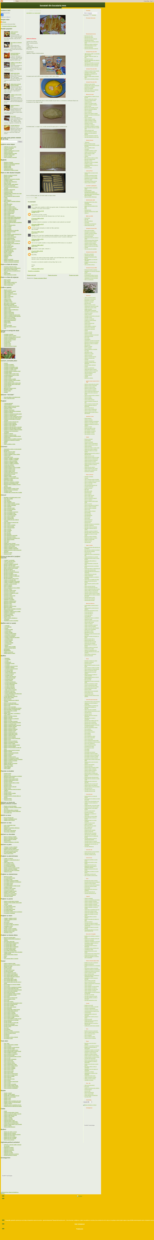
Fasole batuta (88, 440)
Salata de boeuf (88, 446)
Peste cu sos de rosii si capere (92, 686)
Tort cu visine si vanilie (9, 1017)
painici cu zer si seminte (9, 317)
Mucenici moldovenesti (90, 159)
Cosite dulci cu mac (8, 457)
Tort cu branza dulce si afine (10, 979)
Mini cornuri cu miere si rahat (91, 157)
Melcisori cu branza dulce (10, 602)
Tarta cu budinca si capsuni (10, 1052)
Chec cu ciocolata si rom (9, 513)
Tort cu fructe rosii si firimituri (10, 991)
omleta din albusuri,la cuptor (10, 153)
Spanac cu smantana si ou (91, 650)
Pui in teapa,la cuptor (89, 747)
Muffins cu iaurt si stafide (9, 727)
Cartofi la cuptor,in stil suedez (91, 1009)
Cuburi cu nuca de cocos (90, 152)
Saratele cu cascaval (89, 360)
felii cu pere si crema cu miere (11, 850)
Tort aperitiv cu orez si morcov (91, 64)
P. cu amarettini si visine (9, 877)
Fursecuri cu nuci (8, 594)
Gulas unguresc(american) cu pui (92, 711)
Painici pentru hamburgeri (10, 320)
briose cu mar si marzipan (10, 706)
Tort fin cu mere (7, 1026)
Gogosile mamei (7, 475)
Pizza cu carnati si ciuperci (91, 498)
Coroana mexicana (89, 486)
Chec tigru (6, 542)
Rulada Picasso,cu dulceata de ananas (13, 1106)
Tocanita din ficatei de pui (90, 893)
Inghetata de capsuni (8, 1147)
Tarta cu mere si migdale (9, 1068)
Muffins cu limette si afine (10, 735)
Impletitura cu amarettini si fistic (11, 478)
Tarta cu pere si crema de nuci (11, 1073)
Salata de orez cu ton (89, 455)
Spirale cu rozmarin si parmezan (11, 261)
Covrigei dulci (7, 342)
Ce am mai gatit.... (89, 614)
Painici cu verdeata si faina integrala (12, 316)
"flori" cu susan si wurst (90, 297)
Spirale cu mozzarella (89, 539)
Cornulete (87, 149)
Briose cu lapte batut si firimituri (11, 704)
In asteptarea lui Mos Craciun (91, 275)
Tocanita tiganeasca (89, 846)
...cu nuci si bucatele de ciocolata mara (13, 693)
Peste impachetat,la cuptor (91, 688)
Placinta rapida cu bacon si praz (92, 532)
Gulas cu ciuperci (88, 824)
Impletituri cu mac (8, 194)
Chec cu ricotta (7, 529)
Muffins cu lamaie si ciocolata (10, 729)
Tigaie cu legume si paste (90, 1077)
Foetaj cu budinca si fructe (10, 407)
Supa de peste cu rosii (90, 597)
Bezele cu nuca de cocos (9, 565)
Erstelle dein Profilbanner (5, 17)
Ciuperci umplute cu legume (91, 104)
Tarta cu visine (7, 1082)
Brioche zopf (7, 177)
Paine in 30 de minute (9, 235)
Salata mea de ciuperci (90, 467)
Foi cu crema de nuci (8, 817)
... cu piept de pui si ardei (9, 677)
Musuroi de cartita (8, 966)
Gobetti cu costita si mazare (91, 1054)
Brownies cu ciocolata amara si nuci (12, 497)
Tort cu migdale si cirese (9, 999)
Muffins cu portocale (8, 754)
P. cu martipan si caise (9, 863)
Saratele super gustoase (90, 364)
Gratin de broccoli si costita (91, 955)
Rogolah (6, 392)
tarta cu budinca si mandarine (11, 1053)
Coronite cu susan (8, 301)
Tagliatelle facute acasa (90, 1075)
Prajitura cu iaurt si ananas (10, 423)
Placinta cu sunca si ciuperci (91, 531)
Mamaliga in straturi (89, 632)
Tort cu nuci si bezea (8, 1001)
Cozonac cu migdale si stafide (11, 462)
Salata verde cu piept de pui (91, 470)
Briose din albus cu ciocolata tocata (12, 709)
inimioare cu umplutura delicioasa (11, 827)
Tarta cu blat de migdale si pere (11, 1050)
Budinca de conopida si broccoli (92, 938)
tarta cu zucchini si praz (90, 982)
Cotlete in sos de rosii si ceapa (91, 806)
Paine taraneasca (8, 247)
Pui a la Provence (88, 730)
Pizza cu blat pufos (89, 496)
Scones (86, 366)
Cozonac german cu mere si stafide (12, 467)
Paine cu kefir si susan (9, 215)
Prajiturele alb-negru (8, 610)
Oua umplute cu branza (90, 429)
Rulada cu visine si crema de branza (12, 1102)
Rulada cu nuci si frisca (9, 820)
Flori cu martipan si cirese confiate (12, 587)
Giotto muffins (7, 712)
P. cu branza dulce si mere (10, 948)
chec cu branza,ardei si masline (92, 479)
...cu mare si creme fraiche (10, 633)
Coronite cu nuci (7, 300)
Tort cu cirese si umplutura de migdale (12, 987)
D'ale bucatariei (88, 1089)
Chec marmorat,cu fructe (10, 536)
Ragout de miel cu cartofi (90, 641)
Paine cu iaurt (7, 214)
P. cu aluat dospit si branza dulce (11, 942)
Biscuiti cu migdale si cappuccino (11, 575)
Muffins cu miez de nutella (10, 746)
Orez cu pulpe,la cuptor (90, 1036)
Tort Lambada (7, 1029)
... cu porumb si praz (8, 679)
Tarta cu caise (7, 1057)
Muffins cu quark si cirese (10, 756)
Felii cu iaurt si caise (8, 862)
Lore (33, 204)
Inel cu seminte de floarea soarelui (12, 196)
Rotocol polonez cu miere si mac (11, 488)
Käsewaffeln (7, 649)
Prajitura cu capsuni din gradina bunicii (13, 413)
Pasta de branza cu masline (91, 349)
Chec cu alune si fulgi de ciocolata (11, 503)
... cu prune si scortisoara (10, 681)
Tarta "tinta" (7, 1043)
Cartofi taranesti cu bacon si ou (92, 1011)
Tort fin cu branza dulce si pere (11, 1025)
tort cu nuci (13, 116)
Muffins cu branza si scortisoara (11, 718)
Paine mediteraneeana (9, 238)
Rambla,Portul (88, 210)
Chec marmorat (7, 534)
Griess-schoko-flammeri (9, 1126)
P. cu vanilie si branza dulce (10, 950)
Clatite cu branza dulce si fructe (11, 1112)
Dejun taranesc (88, 418)
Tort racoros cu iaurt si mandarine (11, 1031)
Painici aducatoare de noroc (10, 305)
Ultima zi (86, 212)
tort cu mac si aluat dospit (10, 830)
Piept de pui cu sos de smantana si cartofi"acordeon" (92, 725)
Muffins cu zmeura (8, 761)
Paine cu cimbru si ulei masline (11, 209)
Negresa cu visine (8, 876)
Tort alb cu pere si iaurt (9, 970)
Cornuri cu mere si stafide (10, 379)
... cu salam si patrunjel (9, 685)
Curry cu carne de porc (90, 810)
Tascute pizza (88, 542)
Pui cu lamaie (88, 733)
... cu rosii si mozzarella (9, 684)
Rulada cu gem (7, 1098)
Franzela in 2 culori (8, 192)
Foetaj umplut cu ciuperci (90, 326)
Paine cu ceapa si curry (9, 206)
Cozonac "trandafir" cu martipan (11, 458)
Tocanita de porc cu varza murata (92, 842)
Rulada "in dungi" (8, 1093)
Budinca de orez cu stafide (10, 1138)
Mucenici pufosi (7, 487)
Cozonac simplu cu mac (9, 471)
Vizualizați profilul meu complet (9, 26)
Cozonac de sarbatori (9, 464)
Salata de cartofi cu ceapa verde (92, 447)
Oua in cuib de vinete (89, 974)
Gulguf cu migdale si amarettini (11, 548)
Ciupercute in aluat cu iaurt (91, 911)
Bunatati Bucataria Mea (5, 12)
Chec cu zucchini (88, 483)
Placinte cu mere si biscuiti (10, 786)
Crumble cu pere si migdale (10, 848)
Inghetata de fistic (8, 1151)
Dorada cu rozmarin (89, 662)
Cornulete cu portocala (9, 365)
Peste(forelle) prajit (89, 693)
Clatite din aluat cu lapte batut (10, 1121)
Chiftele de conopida (89, 940)
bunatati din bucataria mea (53, 5)
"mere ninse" (7, 920)
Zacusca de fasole (89, 47)
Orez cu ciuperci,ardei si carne (91, 1032)
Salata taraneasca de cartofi (91, 468)
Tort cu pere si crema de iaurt (10, 1004)
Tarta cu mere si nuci (9, 1069)
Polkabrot (6, 256)
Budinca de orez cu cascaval (91, 1030)
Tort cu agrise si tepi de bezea (11, 974)
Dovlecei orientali (88, 439)
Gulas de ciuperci (88, 921)
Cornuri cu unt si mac (9, 381)
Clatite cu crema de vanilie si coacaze (12, 1113)
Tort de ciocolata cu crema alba (11, 1022)
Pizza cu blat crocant (89, 495)
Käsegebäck (87, 339)
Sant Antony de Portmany (90, 223)
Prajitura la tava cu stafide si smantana (13, 438)
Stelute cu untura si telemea (91, 244)
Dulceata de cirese (89, 37)
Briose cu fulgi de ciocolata (10, 839)
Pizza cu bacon (88, 493)
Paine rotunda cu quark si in (10, 282)
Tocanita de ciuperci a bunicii (91, 923)
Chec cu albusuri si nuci (9, 502)
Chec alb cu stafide (8, 498)
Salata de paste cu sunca (90, 461)
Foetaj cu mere (7, 774)
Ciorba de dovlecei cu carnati (91, 556)
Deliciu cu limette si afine (9, 963)
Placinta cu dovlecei (89, 525)
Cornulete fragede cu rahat (91, 150)
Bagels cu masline (8, 176)
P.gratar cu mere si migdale (10, 928)
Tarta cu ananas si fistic (9, 1048)
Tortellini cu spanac (89, 1080)
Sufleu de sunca (88, 540)
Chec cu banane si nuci (9, 507)
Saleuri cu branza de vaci (90, 356)
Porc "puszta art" (88, 827)
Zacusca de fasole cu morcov (91, 48)
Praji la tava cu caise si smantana (11, 870)
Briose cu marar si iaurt (90, 304)
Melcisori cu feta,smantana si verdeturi (13, 776)
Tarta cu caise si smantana (10, 1059)
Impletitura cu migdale (90, 86)
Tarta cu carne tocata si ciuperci (92, 395)
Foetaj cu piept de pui (89, 323)
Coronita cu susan (8, 180)
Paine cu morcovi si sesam (10, 219)
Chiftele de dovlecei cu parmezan (92, 969)
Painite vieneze (7, 322)
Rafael (5, 442)
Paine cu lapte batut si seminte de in (12, 218)
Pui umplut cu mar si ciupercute (92, 755)
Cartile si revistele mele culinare (92, 1088)
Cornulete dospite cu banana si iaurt (12, 371)
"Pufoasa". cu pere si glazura (10, 846)
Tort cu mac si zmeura (90, 91)
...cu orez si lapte (8, 641)
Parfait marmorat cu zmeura (10, 1155)
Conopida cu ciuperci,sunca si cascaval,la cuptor (91, 943)
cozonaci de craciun (89, 255)
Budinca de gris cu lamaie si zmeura (12, 1134)
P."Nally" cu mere (8, 927)
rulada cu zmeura (8, 1103)
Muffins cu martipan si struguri (11, 742)
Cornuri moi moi (7, 340)
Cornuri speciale (8, 385)
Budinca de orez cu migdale (10, 1137)
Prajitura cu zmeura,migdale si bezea (12, 436)
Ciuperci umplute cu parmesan (92, 902)
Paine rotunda (7, 273)
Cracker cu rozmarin (89, 318)
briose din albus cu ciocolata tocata (12, 397)
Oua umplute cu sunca (90, 433)
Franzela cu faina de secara (10, 266)
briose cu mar (7, 705)
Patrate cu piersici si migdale (10, 869)
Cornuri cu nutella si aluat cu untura (12, 380)
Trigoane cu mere (8, 799)
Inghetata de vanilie (8, 1152)
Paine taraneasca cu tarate (10, 274)
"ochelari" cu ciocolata (9, 560)
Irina (33, 246)
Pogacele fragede (8, 255)
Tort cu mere (7, 996)
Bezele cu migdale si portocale (11, 564)
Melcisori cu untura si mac (10, 388)
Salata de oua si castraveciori (91, 458)
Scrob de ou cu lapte (89, 648)
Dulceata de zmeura (89, 40)
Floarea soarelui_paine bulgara (11, 184)
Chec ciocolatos (7, 501)
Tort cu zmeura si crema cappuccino (12, 811)
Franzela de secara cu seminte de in (12, 268)
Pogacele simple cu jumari (91, 241)
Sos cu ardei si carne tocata (91, 875)
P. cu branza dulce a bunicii (10, 944)
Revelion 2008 (88, 1096)
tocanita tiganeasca (15, 125)
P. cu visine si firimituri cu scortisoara (12, 881)
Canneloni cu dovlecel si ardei (91, 1051)
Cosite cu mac (7, 455)
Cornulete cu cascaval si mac (91, 311)
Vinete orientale (88, 984)
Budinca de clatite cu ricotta (10, 1131)
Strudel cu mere (7, 791)
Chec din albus (7, 532)
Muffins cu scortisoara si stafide (11, 758)
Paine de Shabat (7, 229)
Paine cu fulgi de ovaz (9, 213)
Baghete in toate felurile (9, 164)
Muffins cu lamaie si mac (9, 731)
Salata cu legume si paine (90, 120)
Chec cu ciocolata (8, 510)
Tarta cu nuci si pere (8, 853)
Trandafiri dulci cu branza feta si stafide (13, 492)
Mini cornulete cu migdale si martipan (12, 608)
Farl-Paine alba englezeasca (10, 181)
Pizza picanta (88, 516)
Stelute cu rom (7, 616)
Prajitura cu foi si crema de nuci (11, 421)
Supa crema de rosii (89, 130)
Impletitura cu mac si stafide (91, 178)
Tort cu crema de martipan (91, 248)
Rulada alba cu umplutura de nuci (11, 1095)
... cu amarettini (7, 662)
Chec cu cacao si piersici (9, 509)
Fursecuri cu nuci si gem (9, 595)
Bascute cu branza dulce (9, 937)
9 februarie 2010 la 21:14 (37, 268)
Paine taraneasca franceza (10, 248)
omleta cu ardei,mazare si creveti (11, 150)
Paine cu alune (7, 279)
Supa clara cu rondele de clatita (92, 579)
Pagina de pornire (52, 275)
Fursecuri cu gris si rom (9, 591)
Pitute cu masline (8, 252)
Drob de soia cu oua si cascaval (92, 85)
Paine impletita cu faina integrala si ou (12, 234)
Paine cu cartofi (7, 205)
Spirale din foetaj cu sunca (91, 369)
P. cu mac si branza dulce (9, 949)
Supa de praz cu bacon (90, 598)
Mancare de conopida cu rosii (91, 107)
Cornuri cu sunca (88, 313)
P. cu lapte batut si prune (9, 909)
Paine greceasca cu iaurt (9, 231)
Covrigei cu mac (88, 317)
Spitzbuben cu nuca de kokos (91, 278)
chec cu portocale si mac (9, 825)
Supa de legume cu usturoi (91, 131)
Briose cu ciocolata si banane (10, 838)
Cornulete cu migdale (9, 364)
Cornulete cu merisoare (90, 231)
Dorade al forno (88, 663)
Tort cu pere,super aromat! (10, 1006)
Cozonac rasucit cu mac (9, 470)
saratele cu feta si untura (90, 243)
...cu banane (6, 625)
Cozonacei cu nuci (89, 58)
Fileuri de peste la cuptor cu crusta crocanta (91, 675)
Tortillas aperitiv (88, 375)
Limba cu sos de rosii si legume (92, 627)
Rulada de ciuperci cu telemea (91, 89)
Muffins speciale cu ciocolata (10, 763)
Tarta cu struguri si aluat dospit (11, 1081)
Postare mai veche (73, 275)
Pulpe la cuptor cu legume (90, 768)
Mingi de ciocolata (8, 607)
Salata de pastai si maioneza (91, 460)
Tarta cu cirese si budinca (10, 895)
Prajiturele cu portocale (9, 612)
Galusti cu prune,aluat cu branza (11, 901)
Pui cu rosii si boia (89, 739)
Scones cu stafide (8, 155)
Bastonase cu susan (89, 300)
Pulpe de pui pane (89, 766)
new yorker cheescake (9, 941)
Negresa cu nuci (7, 553)
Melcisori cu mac (8, 603)
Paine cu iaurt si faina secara (10, 269)
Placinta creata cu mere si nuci (11, 778)
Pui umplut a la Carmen (90, 752)
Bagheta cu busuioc (8, 162)
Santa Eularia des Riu (89, 225)
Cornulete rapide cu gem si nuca (11, 373)
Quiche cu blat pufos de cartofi (91, 384)
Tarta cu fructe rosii (8, 1060)
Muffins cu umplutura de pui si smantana (13, 759)
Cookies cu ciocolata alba (10, 579)
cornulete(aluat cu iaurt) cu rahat (11, 375)
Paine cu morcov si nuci (9, 283)
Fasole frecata (88, 106)
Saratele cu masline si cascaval (92, 62)
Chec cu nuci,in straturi (9, 527)
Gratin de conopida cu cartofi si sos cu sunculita (92, 957)
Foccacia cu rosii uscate (9, 185)
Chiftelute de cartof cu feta (10, 146)
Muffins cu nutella (8, 751)
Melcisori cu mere (8, 604)
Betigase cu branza (89, 301)
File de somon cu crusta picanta (92, 669)
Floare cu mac (88, 154)
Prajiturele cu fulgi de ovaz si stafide (12, 611)
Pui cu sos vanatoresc (90, 743)
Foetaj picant (87, 324)
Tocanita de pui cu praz (90, 789)
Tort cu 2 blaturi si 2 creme (10, 972)
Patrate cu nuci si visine (9, 892)
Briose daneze (7, 840)
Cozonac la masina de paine (91, 175)
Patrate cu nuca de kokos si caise (11, 867)
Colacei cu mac (7, 299)
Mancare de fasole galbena (91, 109)
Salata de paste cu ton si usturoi (92, 463)
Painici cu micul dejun (9, 312)
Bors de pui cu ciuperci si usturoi (92, 549)
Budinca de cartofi (89, 1005)
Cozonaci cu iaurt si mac (90, 72)
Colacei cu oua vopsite (90, 84)
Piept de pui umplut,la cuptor (91, 727)
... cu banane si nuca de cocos (11, 668)
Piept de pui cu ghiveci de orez (91, 720)
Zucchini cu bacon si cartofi (91, 996)
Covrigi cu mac (7, 343)
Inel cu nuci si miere (8, 480)
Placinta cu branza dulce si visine (11, 782)
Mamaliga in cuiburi (89, 630)
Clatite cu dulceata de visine (10, 1115)
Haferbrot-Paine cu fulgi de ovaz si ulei (12, 193)
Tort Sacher (6, 1035)
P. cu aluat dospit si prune (10, 906)
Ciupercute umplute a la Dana (91, 912)
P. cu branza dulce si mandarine (11, 946)
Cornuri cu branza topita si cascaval (12, 336)
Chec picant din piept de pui (91, 485)
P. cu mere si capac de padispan (11, 924)
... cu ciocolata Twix (8, 671)
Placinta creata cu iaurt (9, 777)
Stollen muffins (7, 767)
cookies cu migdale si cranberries (11, 582)
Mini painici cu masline (9, 304)
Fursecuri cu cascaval (90, 327)
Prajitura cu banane (8, 412)
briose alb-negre (7, 698)
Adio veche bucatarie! (90, 1085)
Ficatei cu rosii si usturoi (90, 883)
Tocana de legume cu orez (90, 45)
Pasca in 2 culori (88, 179)
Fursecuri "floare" (8, 589)
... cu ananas (7, 664)
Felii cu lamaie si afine (90, 153)
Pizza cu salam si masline (90, 506)
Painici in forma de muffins (10, 318)
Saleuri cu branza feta (89, 358)
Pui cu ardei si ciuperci (90, 731)
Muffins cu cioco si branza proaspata (12, 722)
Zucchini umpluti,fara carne (91, 1000)
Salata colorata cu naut (90, 118)
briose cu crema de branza (10, 702)
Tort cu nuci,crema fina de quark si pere (13, 1002)
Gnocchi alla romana (89, 622)
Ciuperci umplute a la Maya (91, 901)
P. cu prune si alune (8, 910)
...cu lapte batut (7, 630)
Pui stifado (87, 749)
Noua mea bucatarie (89, 1092)
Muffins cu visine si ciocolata (10, 760)
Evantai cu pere (7, 773)
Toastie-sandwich (88, 373)
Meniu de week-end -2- (90, 640)
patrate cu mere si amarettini (10, 929)
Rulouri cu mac (7, 787)
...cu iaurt (6, 628)
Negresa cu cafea (8, 552)
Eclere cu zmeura (8, 585)
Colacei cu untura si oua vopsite (92, 70)
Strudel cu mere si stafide (10, 793)
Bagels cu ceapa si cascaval (10, 175)
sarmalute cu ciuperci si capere (92, 126)
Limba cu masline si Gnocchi (91, 625)
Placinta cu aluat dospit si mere (11, 780)
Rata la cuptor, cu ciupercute (91, 773)
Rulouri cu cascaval (8, 259)
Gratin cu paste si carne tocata (92, 1055)
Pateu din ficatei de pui (90, 891)
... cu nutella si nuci (8, 675)
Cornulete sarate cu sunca (10, 335)
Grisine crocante (88, 331)
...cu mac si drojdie (8, 632)
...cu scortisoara (7, 644)
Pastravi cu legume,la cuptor (91, 683)
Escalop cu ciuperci (89, 812)
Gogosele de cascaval (90, 329)
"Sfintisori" (87, 142)
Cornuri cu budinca (8, 376)
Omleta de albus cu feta (90, 428)
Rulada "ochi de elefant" (9, 1094)
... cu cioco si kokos (8, 670)
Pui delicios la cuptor (89, 746)
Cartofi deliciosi (88, 101)
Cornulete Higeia (8, 372)
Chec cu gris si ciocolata (9, 515)
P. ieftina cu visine (8, 887)
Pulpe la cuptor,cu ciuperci (91, 770)
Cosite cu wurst (88, 314)
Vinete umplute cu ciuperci (91, 987)
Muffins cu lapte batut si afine (10, 733)
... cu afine (6, 660)
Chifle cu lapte (7, 295)
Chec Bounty (7, 500)
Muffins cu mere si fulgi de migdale (12, 744)
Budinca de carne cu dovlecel (91, 962)
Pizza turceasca (88, 521)
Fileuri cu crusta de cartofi (90, 670)
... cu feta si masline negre (10, 672)
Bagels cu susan (8, 289)
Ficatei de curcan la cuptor (91, 886)
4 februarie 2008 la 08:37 (37, 245)
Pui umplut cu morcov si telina (91, 756)
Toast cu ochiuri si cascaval (10, 157)
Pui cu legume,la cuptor (90, 736)
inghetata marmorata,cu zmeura (11, 1153)
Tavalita (86, 247)
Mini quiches (87, 344)
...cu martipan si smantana (10, 634)
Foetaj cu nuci (7, 386)
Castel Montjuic (88, 204)
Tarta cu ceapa (88, 396)
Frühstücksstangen (8, 168)
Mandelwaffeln (7, 650)
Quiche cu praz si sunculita (91, 385)
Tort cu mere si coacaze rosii (10, 997)
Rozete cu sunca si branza (91, 536)
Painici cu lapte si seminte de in (11, 309)
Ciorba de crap (88, 552)
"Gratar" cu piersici (8, 858)
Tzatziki (86, 376)
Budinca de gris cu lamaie (10, 1133)
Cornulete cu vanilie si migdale (11, 368)
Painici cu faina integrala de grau (11, 307)
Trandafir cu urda (8, 491)
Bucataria (87, 1086)
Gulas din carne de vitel (90, 853)
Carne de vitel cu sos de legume (92, 851)
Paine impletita (7, 232)
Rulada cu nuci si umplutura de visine (12, 1100)
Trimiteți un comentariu (34, 271)
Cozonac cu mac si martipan (10, 460)
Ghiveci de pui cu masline (90, 709)
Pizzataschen (88, 522)
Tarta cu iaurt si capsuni (90, 182)
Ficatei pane (87, 887)
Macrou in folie (88, 679)
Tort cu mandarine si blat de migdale (12, 993)
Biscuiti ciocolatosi (8, 569)
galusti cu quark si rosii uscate (91, 620)
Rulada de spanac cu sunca (91, 537)
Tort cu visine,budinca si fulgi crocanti (12, 1018)
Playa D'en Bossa (89, 221)
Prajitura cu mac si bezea (10, 425)
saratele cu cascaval (33, 13)
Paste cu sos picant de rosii (91, 1059)
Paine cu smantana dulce (9, 225)
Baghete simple (7, 167)
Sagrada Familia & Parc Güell (91, 211)
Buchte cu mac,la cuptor (9, 451)
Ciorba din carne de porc (90, 570)
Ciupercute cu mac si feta (90, 307)
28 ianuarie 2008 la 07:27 (38, 224)
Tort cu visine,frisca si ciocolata (11, 1020)
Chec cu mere (7, 523)
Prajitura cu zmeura (8, 433)
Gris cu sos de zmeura (9, 1139)
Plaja (86, 208)
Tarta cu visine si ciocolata (10, 1084)
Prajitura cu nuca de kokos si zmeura (12, 428)
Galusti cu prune (7, 1125)
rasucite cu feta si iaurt (9, 154)
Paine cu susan (7, 227)
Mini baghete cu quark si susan (11, 170)
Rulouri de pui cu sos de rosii (91, 783)
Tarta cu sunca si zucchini (90, 410)
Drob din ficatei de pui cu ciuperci (92, 882)
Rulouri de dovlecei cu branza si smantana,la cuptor (92, 976)
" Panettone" (7, 658)
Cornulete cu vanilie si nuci (10, 369)
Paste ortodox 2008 (89, 1093)
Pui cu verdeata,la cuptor (90, 744)
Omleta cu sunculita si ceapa (91, 422)
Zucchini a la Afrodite (89, 994)
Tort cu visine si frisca (90, 264)
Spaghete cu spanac (89, 1071)
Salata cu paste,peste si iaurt (91, 444)
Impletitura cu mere (8, 479)
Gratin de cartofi (88, 1019)
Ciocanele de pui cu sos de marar (92, 701)
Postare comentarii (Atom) (40, 278)
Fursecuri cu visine (8, 596)
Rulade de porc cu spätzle (90, 833)
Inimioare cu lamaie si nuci (10, 601)
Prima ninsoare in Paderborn (91, 1095)
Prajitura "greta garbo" (9, 409)
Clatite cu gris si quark (9, 1116)
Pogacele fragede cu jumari (91, 269)
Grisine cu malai (88, 333)
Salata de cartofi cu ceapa (90, 121)
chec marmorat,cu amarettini (10, 535)
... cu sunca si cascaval (9, 687)
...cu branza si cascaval (9, 691)
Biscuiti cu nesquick (89, 254)
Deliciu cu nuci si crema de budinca (12, 964)
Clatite (5, 1111)
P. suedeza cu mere (8, 926)
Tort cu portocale (8, 1008)
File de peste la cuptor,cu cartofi (92, 667)
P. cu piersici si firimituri (9, 865)
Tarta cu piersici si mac (9, 1078)
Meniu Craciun (88, 273)
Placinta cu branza (8, 781)
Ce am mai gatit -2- (89, 611)
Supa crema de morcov (90, 586)
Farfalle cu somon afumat (90, 1052)
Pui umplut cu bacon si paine (91, 753)
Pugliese (6, 257)
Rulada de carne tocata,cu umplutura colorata (90, 867)
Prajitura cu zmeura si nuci (10, 434)
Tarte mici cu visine (8, 896)
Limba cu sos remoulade (90, 629)
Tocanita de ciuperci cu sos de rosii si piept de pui (91, 930)
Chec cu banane (7, 506)
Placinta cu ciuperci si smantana (92, 524)
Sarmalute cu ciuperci (90, 124)
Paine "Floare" (7, 281)
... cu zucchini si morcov (9, 688)
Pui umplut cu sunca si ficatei (91, 757)
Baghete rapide (7, 166)
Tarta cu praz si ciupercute (91, 409)
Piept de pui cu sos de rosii (91, 723)
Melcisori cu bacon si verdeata (91, 342)
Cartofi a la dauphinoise (90, 1008)
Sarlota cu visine (8, 967)
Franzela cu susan (8, 190)
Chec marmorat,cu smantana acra (12, 538)
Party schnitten (88, 347)
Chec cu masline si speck (90, 482)
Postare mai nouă (31, 275)
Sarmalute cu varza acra (90, 874)
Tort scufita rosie (8, 812)
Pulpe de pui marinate (89, 764)
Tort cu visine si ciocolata (10, 1013)
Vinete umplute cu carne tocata (92, 986)
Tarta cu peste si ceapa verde (91, 403)
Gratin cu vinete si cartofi (90, 972)
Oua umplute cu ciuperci (90, 431)
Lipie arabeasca (7, 200)
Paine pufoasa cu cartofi (9, 239)
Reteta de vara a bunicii (90, 643)
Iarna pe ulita (87, 1091)
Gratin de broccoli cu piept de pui (92, 953)
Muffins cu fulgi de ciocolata (10, 726)
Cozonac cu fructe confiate (91, 233)
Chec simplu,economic (9, 539)
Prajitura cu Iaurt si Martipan (10, 424)
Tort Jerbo (6, 1027)
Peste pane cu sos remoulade (91, 691)
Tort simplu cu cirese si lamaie (11, 1037)
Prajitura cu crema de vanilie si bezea (12, 417)
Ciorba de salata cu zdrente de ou (92, 568)
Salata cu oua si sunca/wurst (91, 443)
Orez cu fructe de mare (90, 1033)
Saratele (86, 359)
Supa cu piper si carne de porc (91, 590)
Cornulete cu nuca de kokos (10, 583)
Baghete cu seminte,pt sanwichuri (11, 163)
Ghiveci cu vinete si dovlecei (91, 44)
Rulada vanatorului (89, 831)
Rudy (5, 957)
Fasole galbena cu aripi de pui (91, 705)
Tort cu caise (7, 985)
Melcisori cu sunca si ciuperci (91, 343)
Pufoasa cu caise (8, 871)
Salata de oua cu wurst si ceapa (92, 457)
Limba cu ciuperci (89, 623)
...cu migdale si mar (8, 638)
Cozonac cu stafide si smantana (11, 463)
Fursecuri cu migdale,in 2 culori (11, 593)
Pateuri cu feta (7, 390)
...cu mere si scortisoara (9, 636)
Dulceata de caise (89, 35)
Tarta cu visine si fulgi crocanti (11, 1085)
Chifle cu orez (7, 297)
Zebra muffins (7, 768)
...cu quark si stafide (8, 642)
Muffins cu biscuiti (8, 717)
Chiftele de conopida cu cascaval (92, 941)
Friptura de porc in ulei (90, 822)
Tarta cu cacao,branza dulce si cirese (12, 1056)
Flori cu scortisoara (89, 279)
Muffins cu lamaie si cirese (10, 730)
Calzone (86, 478)
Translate (94, 15)
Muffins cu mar (7, 739)
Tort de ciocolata (8, 1021)
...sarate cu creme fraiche (10, 647)
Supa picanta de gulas (90, 600)
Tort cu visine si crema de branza (11, 1016)
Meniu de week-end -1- (90, 638)
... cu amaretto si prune (9, 663)
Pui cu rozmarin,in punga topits (92, 740)
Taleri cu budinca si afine (9, 444)
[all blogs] (79, 1196)
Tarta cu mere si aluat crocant (11, 1065)
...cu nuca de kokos (8, 640)
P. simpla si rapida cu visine (10, 891)
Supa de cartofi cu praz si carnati (92, 593)
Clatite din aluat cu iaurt (9, 1120)
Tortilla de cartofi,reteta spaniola (92, 1025)
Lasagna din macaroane (90, 1058)
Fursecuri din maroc (8, 598)
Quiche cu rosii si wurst (90, 387)
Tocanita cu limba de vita (90, 854)
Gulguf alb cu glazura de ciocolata (11, 544)
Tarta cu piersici (7, 1077)
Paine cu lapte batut (8, 284)
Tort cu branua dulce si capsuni (11, 810)
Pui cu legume (88, 734)
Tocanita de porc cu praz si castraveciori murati (91, 839)
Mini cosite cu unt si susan (10, 303)
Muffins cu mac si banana (10, 737)
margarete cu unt (8, 149)
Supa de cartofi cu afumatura (91, 591)
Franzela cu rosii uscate (9, 189)
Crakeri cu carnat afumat (90, 320)
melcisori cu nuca (8, 408)
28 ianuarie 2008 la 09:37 (38, 231)
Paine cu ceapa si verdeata (10, 207)
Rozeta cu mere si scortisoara (11, 489)
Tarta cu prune (7, 1080)
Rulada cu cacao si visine (10, 1096)
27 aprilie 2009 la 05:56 (37, 251)
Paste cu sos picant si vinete (91, 113)
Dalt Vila (86, 219)
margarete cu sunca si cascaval (92, 340)
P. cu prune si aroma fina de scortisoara (13, 911)
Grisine (86, 330)
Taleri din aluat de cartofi (90, 372)
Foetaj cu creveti (88, 488)
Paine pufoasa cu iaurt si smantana (12, 240)
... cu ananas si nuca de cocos (11, 666)
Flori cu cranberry (8, 586)
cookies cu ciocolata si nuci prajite (12, 581)
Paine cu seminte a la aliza (10, 221)
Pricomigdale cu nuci (9, 615)
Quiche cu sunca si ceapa (90, 388)
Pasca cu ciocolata (89, 88)
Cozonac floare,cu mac (9, 466)
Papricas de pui (88, 713)
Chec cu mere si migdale (9, 525)
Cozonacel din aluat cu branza (11, 472)
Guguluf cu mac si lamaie (9, 543)
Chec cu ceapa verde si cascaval (92, 480)
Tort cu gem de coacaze (9, 992)
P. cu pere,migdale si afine (10, 852)
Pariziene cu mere (8, 389)
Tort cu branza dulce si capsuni (11, 958)
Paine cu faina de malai (9, 211)
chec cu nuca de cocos (9, 398)
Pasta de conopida (89, 442)
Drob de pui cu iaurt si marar (91, 880)
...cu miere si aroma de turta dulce (11, 637)
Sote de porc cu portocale (90, 834)
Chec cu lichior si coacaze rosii (11, 522)
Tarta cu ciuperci (88, 398)
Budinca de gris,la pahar (9, 1135)
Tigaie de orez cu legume (90, 1038)
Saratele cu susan (89, 123)
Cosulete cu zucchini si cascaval (92, 316)
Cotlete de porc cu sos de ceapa (92, 805)
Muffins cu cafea (8, 719)
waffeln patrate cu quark (9, 653)
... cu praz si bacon (8, 680)
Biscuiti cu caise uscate (9, 570)
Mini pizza (87, 489)
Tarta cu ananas (7, 1046)
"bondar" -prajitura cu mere (10, 918)
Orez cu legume (88, 112)
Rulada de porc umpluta (90, 830)
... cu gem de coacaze (9, 673)
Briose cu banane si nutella (10, 836)
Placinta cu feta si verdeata (91, 526)
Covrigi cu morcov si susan (10, 346)
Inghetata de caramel (9, 1148)
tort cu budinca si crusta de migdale (12, 984)
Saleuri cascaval (88, 355)
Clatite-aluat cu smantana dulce (11, 1122)
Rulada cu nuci (7, 1099)
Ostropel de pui (88, 712)
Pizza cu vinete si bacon (90, 511)
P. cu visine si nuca (8, 884)
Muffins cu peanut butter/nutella (11, 752)
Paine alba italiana (8, 204)
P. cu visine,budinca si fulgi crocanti (12, 885)
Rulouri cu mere (88, 167)
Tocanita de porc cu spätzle (91, 841)
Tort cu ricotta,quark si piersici (11, 1010)
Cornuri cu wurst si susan (10, 339)
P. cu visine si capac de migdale (11, 880)
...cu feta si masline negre (10, 692)
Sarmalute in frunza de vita (91, 181)
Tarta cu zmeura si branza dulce (11, 1086)
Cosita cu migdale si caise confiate (12, 454)
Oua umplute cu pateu (89, 432)
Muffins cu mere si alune (9, 743)
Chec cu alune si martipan (10, 505)
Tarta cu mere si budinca (9, 1067)
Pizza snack (87, 518)
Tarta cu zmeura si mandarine (11, 1088)
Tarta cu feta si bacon (89, 399)
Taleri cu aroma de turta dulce (91, 246)
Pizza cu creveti (88, 503)
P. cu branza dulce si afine (10, 945)
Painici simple (7, 321)
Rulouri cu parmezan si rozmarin (11, 260)
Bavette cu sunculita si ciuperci (92, 1045)
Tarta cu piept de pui (89, 407)
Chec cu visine (7, 531)
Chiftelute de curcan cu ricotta (91, 306)
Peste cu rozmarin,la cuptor (91, 685)
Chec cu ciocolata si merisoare (11, 511)
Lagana (5, 197)
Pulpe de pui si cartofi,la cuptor (92, 767)
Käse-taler (87, 337)
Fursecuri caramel (89, 236)
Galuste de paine (88, 619)
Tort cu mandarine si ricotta (10, 995)
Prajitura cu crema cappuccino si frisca (13, 416)
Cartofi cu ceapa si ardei (90, 100)
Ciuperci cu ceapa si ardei (90, 103)
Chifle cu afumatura (8, 292)
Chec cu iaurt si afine (9, 517)
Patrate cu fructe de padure (10, 806)
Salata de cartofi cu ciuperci (91, 449)
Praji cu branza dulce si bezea (11, 954)
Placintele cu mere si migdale (91, 162)
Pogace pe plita (7, 253)
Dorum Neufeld (88, 190)
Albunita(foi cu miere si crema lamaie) (12, 449)
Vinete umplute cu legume (90, 990)
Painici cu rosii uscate (9, 313)
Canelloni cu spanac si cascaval (92, 1049)
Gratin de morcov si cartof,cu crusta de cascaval (91, 1021)
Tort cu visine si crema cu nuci (11, 1014)
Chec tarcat (6, 540)
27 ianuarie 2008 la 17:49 (38, 211)
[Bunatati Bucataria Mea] (2, 15)
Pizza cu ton (87, 509)
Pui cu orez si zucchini (90, 737)
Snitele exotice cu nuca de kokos (92, 786)
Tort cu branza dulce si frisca (10, 980)
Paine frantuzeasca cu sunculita (11, 230)
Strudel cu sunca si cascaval (91, 370)
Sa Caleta (87, 222)
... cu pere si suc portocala (10, 676)
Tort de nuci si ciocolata (9, 1024)
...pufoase (6, 645)
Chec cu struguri (8, 530)
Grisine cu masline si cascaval (91, 334)
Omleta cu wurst (88, 426)
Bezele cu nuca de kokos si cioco (11, 566)
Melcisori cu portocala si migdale (11, 481)
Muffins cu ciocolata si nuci (10, 723)
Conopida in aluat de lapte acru (92, 948)
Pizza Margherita (88, 515)
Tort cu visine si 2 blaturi (9, 1012)
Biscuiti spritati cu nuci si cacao (11, 578)
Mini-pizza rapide (88, 491)
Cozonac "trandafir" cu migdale (11, 459)
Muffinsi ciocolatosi (8, 764)
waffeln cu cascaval (8, 651)
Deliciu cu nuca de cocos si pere (11, 849)
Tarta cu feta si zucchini (90, 980)
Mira (33, 252)
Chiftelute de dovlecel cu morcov (92, 971)
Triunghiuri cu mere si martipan (11, 620)
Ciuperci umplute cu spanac (91, 904)
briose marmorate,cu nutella (10, 710)
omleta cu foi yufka (8, 152)
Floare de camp (7, 183)
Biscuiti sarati (88, 303)
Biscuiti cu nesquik (8, 577)
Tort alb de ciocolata (8, 971)
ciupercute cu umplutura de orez (92, 909)
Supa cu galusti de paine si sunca (92, 589)
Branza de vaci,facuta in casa (91, 610)
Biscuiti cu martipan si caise (10, 574)
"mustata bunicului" (8, 403)
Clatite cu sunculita (8, 1119)
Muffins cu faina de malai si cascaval (12, 725)
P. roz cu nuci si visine (9, 889)
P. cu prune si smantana (9, 913)
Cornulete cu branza (8, 334)
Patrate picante (88, 492)
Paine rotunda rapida (8, 246)
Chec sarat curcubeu (89, 230)
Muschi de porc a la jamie (90, 825)
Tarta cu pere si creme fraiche (11, 1074)
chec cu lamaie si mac (90, 147)
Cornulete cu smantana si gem (11, 367)
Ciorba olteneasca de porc (91, 574)
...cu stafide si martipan (9, 694)
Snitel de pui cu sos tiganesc (91, 785)
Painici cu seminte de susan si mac (12, 314)
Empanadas (87, 321)
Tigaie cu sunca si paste (90, 1078)
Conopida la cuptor (89, 949)
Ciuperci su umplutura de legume (92, 899)
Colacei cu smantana (9, 148)
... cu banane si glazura (9, 667)
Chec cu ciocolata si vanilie (10, 514)
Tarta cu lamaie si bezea (9, 1063)
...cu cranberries (7, 626)
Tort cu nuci (6, 1000)
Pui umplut (87, 750)
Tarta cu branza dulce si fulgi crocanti (12, 1051)
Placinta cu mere (8, 785)
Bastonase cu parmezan (90, 299)
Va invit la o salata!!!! (89, 471)
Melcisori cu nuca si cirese (10, 606)
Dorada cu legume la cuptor (91, 660)
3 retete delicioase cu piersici (10, 696)
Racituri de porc (88, 828)
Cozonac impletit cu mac (9, 468)
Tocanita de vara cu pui (90, 791)
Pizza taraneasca (88, 519)
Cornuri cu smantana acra (10, 338)
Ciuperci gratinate (89, 898)
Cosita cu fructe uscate (9, 453)
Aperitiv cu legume (89, 476)
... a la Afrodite (7, 659)
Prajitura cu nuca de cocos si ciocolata (13, 427)
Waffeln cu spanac (89, 377)
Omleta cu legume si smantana (92, 421)
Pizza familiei (87, 512)
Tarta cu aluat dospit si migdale (11, 1044)
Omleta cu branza (89, 419)
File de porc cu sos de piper (91, 816)
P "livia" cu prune (8, 905)
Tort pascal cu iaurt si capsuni (91, 65)
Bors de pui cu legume (90, 551)
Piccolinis (87, 350)
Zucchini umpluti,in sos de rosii (92, 137)
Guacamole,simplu (89, 336)
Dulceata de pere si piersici (91, 38)
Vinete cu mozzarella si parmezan (92, 983)
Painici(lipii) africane (8, 250)
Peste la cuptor (88, 689)
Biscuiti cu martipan (8, 573)
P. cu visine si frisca (8, 883)
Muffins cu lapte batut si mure (10, 734)
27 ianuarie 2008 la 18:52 (38, 218)
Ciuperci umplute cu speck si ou (92, 905)
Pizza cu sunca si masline (90, 508)
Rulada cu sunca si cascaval (91, 647)
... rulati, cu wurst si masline (10, 689)
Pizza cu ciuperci (88, 499)
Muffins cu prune (8, 755)
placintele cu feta (88, 352)
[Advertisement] (80, 1208)
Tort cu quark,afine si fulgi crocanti (12, 1009)
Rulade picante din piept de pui (91, 777)
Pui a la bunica (88, 729)
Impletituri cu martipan (9, 599)
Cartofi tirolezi (88, 1012)
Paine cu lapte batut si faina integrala (12, 217)
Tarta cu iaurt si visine (9, 1061)
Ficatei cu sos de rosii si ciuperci (92, 884)
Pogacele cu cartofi (89, 353)
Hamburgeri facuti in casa (90, 864)
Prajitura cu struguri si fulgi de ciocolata (13, 429)
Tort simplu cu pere (8, 1038)
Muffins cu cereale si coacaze (11, 721)
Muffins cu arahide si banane (10, 716)
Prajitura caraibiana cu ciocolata (11, 842)
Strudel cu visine (8, 794)
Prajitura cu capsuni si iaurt (10, 415)
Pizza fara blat (88, 513)
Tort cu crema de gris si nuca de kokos (13, 989)
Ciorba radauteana (89, 575)
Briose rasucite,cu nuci (90, 143)
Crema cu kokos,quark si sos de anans (13, 1124)
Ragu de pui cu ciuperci (90, 771)
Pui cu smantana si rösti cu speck (92, 742)
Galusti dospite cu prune (9, 474)
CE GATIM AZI (88, 616)
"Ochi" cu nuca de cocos (9, 561)
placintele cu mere (8, 932)
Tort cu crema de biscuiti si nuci (11, 988)
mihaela (4, 22)
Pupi (5, 328)
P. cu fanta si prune (8, 907)
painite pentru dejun (15, 73)
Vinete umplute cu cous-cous (91, 989)
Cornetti (6, 363)
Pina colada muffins (8, 766)
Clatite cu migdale (8, 1117)
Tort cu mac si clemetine (9, 831)
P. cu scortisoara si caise (9, 866)
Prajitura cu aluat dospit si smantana (12, 411)
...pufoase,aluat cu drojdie (10, 646)
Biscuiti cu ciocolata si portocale (11, 572)
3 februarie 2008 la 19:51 (37, 239)
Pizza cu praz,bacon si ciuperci (92, 505)
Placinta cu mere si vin (9, 931)
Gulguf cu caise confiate (9, 546)
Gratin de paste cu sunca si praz (92, 1057)
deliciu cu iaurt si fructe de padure (11, 406)
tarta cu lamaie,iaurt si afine (10, 1064)
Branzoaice (6, 450)
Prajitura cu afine (88, 163)
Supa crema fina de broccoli (91, 587)
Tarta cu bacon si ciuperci (90, 389)
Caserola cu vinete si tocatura (91, 968)
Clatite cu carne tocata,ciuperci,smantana (90, 310)
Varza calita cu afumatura (90, 654)
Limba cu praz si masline (90, 626)
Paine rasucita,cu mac (9, 242)
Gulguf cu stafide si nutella (10, 476)
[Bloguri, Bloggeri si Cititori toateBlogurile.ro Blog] (89, 1104)
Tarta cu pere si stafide (9, 1076)
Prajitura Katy (7, 437)
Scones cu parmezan (89, 367)
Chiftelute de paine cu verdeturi (92, 617)
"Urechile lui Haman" (9, 562)
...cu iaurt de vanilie (8, 629)
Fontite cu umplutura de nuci (10, 818)
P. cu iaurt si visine (8, 879)
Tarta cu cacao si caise (9, 1055)
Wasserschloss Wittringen (91, 196)
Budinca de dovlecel (89, 964)
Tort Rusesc (7, 1034)
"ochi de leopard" (8, 404)
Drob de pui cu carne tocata (91, 176)
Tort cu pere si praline (9, 1005)
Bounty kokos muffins (9, 697)
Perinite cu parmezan (9, 251)
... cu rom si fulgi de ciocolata (10, 683)
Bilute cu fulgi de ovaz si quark (11, 568)
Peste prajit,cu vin (89, 692)
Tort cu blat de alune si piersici (11, 975)
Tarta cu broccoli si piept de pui (92, 391)
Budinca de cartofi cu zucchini (91, 1006)
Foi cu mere (6, 922)
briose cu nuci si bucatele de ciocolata (12, 708)
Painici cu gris (7, 308)
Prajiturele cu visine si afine (10, 893)
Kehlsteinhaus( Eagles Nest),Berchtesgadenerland (91, 192)
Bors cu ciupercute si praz (91, 99)
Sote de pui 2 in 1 (88, 788)
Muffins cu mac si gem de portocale (12, 738)
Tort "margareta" (8, 968)
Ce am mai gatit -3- (89, 613)
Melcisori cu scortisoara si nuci (11, 483)
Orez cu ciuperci (88, 110)
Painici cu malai (7, 310)
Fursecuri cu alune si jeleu (10, 590)
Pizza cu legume (88, 117)
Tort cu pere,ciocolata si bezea (91, 78)
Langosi (6, 198)
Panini (5, 324)
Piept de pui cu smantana (90, 722)
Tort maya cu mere (8, 1030)
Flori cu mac (7, 826)
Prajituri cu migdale (8, 614)
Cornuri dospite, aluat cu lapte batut (12, 384)
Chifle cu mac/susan (8, 296)
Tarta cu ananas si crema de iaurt (11, 1047)
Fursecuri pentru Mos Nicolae (91, 240)
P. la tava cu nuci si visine (10, 888)
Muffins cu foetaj (88, 346)
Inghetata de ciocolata (9, 1150)
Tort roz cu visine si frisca (10, 1033)
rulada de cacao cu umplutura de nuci (12, 1104)
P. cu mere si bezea (8, 923)
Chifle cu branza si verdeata (10, 293)
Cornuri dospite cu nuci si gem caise (12, 382)
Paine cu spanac (8, 226)
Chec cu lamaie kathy (9, 518)
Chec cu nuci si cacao (9, 526)
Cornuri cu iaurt (7, 377)
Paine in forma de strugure (10, 236)
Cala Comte (87, 218)
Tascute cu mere (8, 798)
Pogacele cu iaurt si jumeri (10, 326)
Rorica (5, 955)
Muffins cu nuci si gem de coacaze (12, 750)
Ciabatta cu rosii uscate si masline (12, 179)
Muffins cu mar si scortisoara (10, 740)
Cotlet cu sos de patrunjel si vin (92, 801)
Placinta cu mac (7, 784)
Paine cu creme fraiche (9, 210)
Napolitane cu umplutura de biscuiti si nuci (91, 74)
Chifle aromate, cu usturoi (10, 291)
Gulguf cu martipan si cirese (10, 547)
